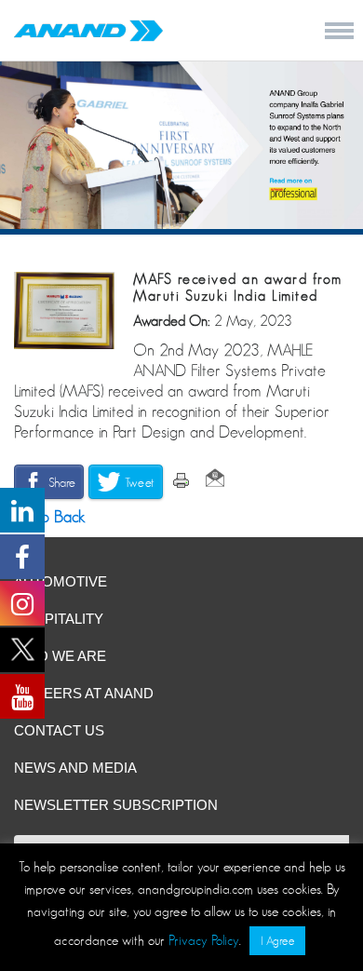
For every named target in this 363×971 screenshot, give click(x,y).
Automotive (60, 581)
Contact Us (59, 730)
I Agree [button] (277, 941)
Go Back (54, 516)
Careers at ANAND (84, 693)
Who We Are (60, 656)
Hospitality (58, 619)
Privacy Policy (203, 940)
